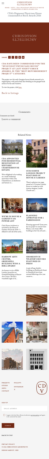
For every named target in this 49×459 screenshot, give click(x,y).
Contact (5, 391)
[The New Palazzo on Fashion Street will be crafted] (36, 359)
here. (20, 87)
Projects (6, 383)
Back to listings (10, 93)
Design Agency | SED (10, 450)
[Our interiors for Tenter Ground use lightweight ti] (36, 305)
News (13, 7)
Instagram (11, 294)
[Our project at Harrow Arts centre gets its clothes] (12, 332)
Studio (5, 385)
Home (7, 7)
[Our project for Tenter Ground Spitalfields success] (12, 359)
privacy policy (35, 415)
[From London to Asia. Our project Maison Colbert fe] (36, 332)
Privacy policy (8, 444)
